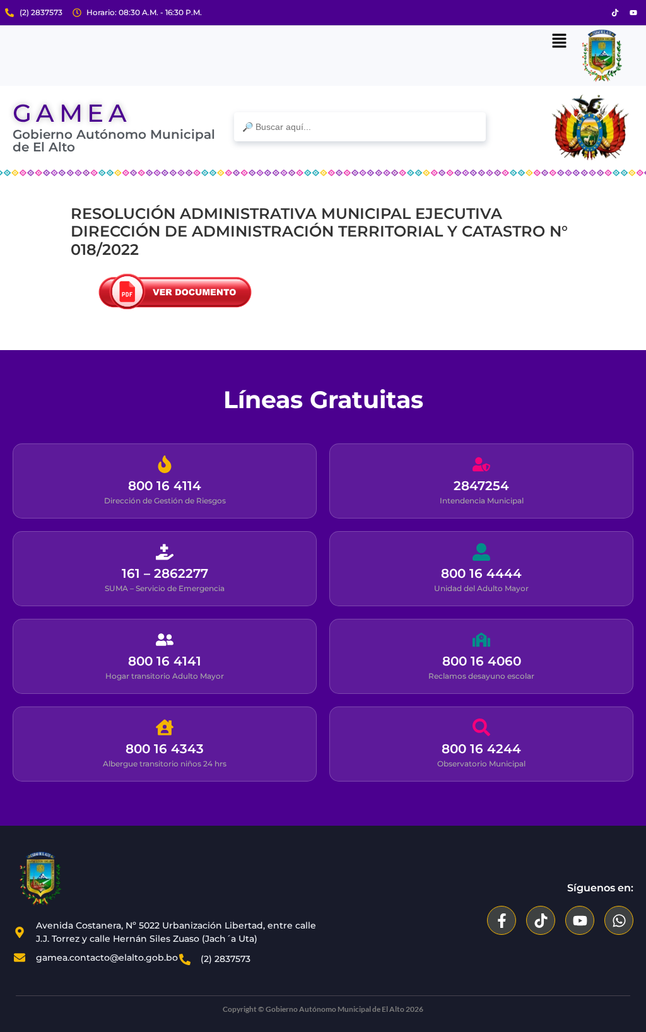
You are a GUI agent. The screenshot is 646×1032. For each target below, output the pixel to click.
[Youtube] (633, 12)
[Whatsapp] (618, 920)
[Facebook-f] (501, 920)
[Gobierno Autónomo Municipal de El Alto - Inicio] (76, 878)
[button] (559, 42)
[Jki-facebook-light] (596, 12)
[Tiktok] (615, 12)
